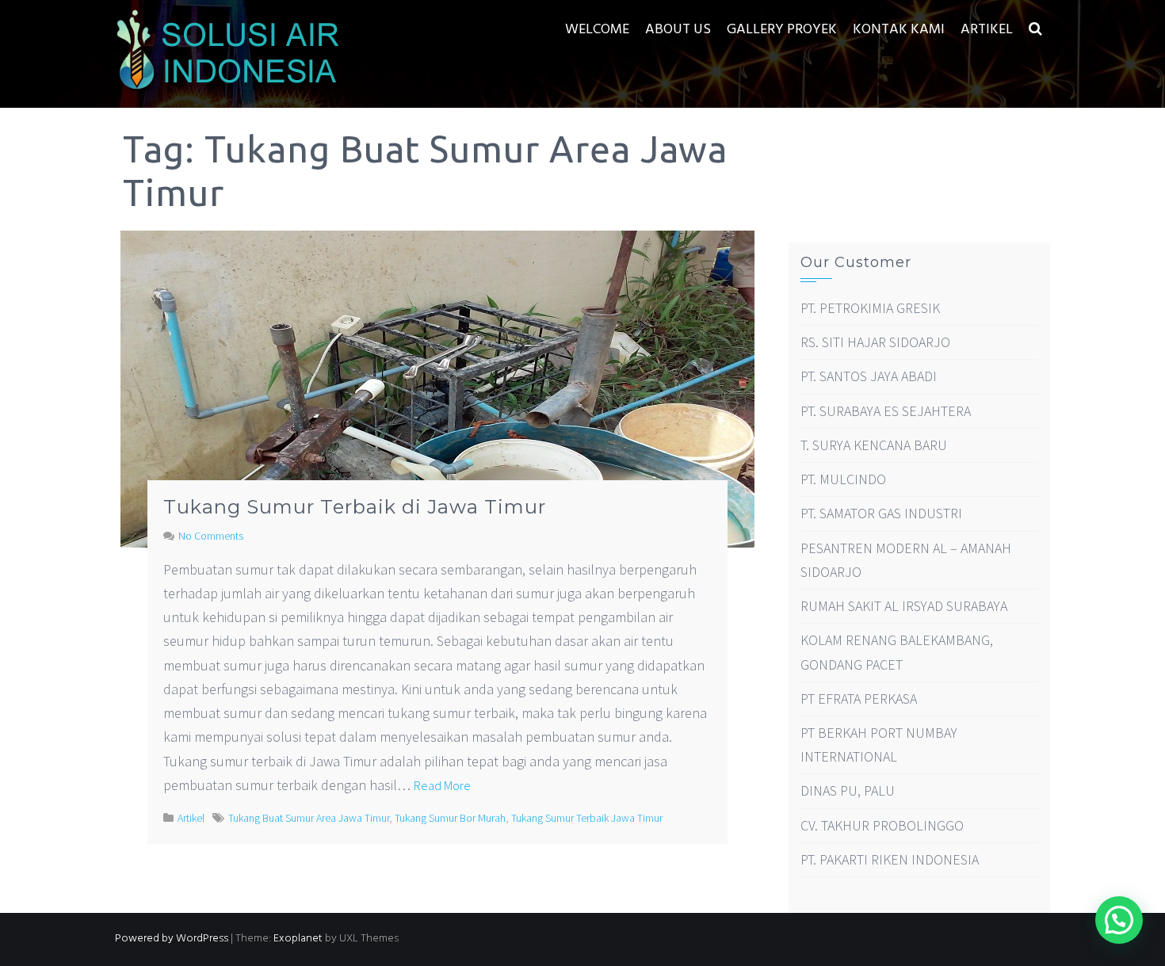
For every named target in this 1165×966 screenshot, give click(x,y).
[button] (1035, 29)
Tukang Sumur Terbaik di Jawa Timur (354, 506)
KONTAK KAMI (899, 29)
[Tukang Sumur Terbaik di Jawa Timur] (437, 388)
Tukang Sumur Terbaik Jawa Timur (587, 818)
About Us (678, 29)
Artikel (987, 29)
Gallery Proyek (782, 29)
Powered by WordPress (171, 939)
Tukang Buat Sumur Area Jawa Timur (308, 818)
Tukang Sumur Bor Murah (450, 818)
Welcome (597, 29)
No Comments (210, 536)
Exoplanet (298, 939)
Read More (442, 785)
